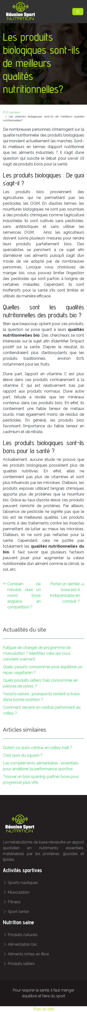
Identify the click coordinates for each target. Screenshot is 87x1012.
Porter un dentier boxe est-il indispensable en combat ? (65, 593)
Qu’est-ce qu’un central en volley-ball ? (37, 747)
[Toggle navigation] (77, 11)
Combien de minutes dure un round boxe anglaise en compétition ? (24, 595)
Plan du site (43, 1009)
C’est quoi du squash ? (23, 755)
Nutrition (14, 112)
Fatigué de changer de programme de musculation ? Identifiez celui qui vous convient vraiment (37, 653)
